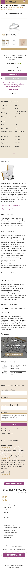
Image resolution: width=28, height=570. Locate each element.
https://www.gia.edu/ (8, 209)
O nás (5, 510)
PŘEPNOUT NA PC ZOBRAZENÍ (14, 483)
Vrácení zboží (7, 520)
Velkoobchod (7, 507)
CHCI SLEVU (16, 78)
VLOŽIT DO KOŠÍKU (14, 74)
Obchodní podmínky (9, 505)
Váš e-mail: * (5, 397)
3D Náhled (14, 49)
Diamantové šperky (11, 6)
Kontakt (6, 512)
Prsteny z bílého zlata (14, 354)
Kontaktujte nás (13, 89)
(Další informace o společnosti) (11, 205)
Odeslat (14, 425)
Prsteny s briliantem (9, 535)
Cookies (6, 517)
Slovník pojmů (7, 537)
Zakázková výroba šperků (11, 532)
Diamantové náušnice (9, 530)
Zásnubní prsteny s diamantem (12, 527)
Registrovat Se (14, 555)
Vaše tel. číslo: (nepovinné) (9, 405)
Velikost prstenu (13, 94)
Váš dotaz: (4, 412)
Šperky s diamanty (9, 525)
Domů (2, 6)
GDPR (10, 430)
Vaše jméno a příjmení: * (8, 390)
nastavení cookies (14, 567)
